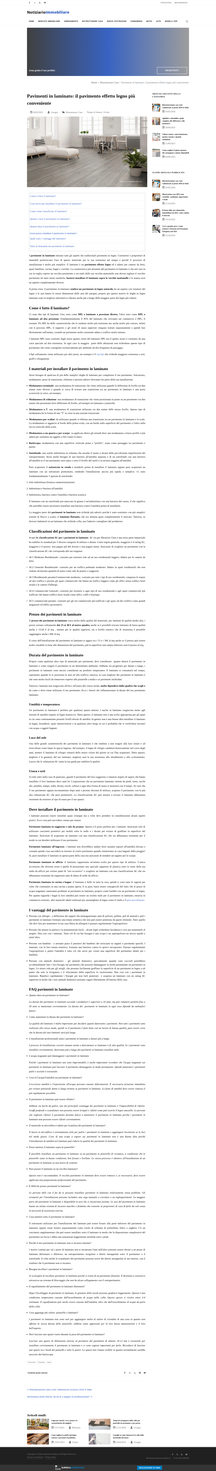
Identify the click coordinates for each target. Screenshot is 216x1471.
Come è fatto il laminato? (43, 196)
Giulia (75, 1442)
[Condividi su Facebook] (124, 1372)
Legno (49, 1362)
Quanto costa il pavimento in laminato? (50, 218)
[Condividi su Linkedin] (139, 1372)
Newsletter (166, 3)
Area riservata (181, 3)
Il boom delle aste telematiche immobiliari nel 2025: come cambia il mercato (175, 212)
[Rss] (39, 2)
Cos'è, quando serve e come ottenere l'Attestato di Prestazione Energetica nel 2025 (175, 228)
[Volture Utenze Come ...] (156, 137)
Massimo (76, 1427)
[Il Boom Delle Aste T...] (156, 213)
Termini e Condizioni (35, 1457)
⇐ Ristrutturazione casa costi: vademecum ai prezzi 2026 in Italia (59, 1389)
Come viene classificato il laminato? (48, 211)
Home (94, 82)
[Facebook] (29, 2)
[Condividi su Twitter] (134, 1372)
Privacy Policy (50, 1457)
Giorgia (54, 112)
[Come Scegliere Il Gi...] (156, 153)
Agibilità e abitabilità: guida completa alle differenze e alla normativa (173, 121)
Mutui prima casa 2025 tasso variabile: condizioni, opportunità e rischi (175, 196)
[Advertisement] (108, 48)
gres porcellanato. (136, 900)
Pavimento (32, 1362)
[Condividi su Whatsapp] (129, 1372)
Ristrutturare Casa (109, 82)
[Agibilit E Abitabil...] (156, 121)
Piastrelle (41, 1362)
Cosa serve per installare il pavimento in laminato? (56, 203)
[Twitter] (34, 2)
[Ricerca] (187, 21)
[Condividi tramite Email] (144, 1372)
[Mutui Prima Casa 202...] (156, 197)
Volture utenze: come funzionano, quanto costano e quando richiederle (175, 136)
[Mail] (44, 2)
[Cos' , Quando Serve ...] (156, 229)
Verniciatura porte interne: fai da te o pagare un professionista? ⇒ (59, 1397)
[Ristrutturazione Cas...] (156, 108)
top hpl (100, 354)
